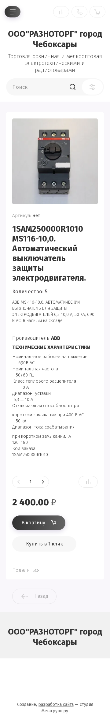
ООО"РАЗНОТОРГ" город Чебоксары (55, 39)
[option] (55, 161)
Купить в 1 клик (44, 544)
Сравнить (88, 482)
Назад (41, 596)
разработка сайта (56, 704)
